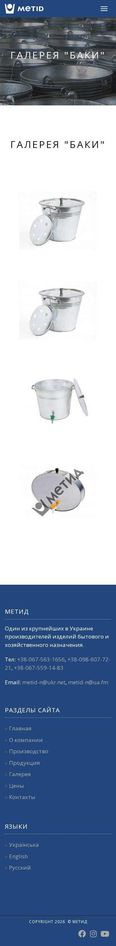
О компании (26, 740)
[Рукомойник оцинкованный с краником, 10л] (58, 491)
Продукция (24, 762)
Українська (24, 844)
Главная (20, 728)
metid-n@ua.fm (88, 682)
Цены (16, 785)
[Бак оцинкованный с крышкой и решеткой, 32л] (58, 310)
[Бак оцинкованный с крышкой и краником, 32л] (58, 401)
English (18, 856)
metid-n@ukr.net (43, 682)
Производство (28, 751)
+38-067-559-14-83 (38, 667)
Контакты (22, 797)
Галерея (20, 774)
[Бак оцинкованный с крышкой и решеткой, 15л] (58, 220)
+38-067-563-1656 (41, 659)
